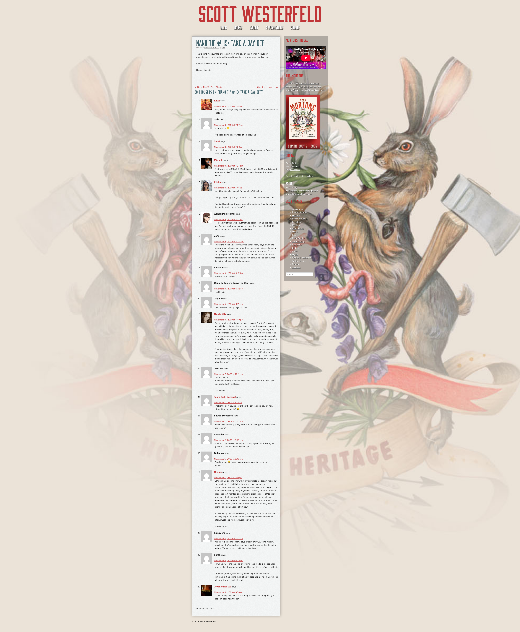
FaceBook (295, 169)
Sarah (217, 141)
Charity (218, 472)
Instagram (295, 166)
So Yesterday (298, 241)
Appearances (274, 27)
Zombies (296, 267)
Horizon (296, 215)
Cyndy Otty (220, 314)
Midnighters (297, 228)
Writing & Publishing (301, 257)
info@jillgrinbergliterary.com (299, 194)
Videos (295, 27)
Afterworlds (297, 209)
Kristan (218, 182)
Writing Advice (299, 261)
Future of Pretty (299, 212)
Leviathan (296, 222)
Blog (224, 27)
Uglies (295, 254)
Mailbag (296, 225)
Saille (217, 100)
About (254, 27)
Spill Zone (297, 244)
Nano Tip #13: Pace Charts (208, 87)
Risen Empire (298, 238)
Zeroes (295, 264)
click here (297, 176)
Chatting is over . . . (267, 87)
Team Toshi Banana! (225, 397)
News (295, 231)
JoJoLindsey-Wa (222, 586)
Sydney (295, 248)
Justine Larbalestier (309, 83)
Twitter (295, 163)
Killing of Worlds (300, 218)
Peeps (295, 235)
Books (238, 27)
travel (295, 251)
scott (223, 48)
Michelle (218, 160)
